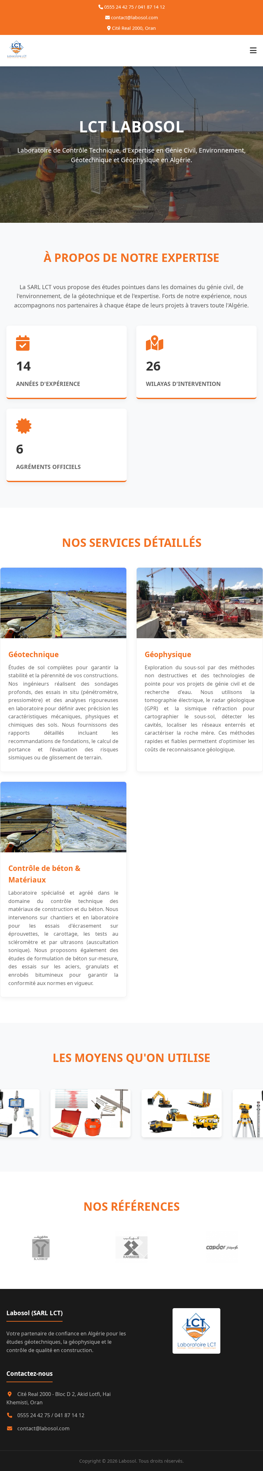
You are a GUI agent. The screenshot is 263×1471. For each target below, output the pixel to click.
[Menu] (253, 50)
